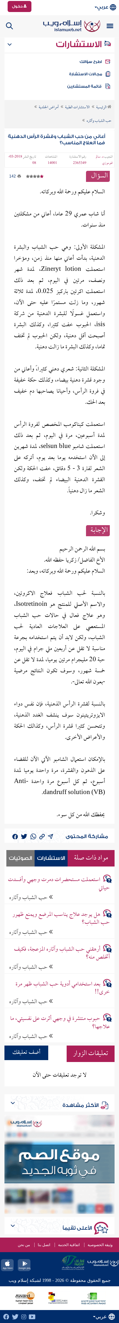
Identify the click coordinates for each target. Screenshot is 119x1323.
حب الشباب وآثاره (29, 897)
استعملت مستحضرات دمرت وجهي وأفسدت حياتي (59, 884)
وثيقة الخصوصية (100, 1245)
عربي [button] (102, 7)
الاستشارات (80, 44)
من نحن (24, 1245)
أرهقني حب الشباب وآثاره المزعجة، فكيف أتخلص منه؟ (62, 953)
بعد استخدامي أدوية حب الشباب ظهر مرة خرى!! (63, 988)
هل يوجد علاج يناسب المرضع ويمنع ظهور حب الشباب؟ (61, 919)
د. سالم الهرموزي (104, 160)
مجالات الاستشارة (85, 74)
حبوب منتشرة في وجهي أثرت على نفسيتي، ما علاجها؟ (60, 1023)
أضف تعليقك (26, 1053)
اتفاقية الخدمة (69, 1245)
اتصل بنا (44, 1245)
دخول (17, 6)
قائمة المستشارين (84, 86)
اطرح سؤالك (91, 61)
